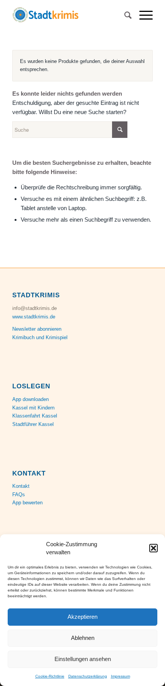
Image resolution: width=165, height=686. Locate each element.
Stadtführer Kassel (33, 424)
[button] (153, 548)
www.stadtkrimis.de (33, 317)
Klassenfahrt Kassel (34, 416)
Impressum (120, 676)
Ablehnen (82, 638)
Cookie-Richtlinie (49, 676)
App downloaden (30, 399)
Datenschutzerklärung (87, 676)
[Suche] (124, 15)
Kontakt (21, 486)
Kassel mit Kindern (33, 408)
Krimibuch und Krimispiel (40, 337)
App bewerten (27, 502)
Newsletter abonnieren (36, 329)
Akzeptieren (82, 616)
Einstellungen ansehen (82, 659)
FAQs (18, 494)
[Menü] (142, 15)
